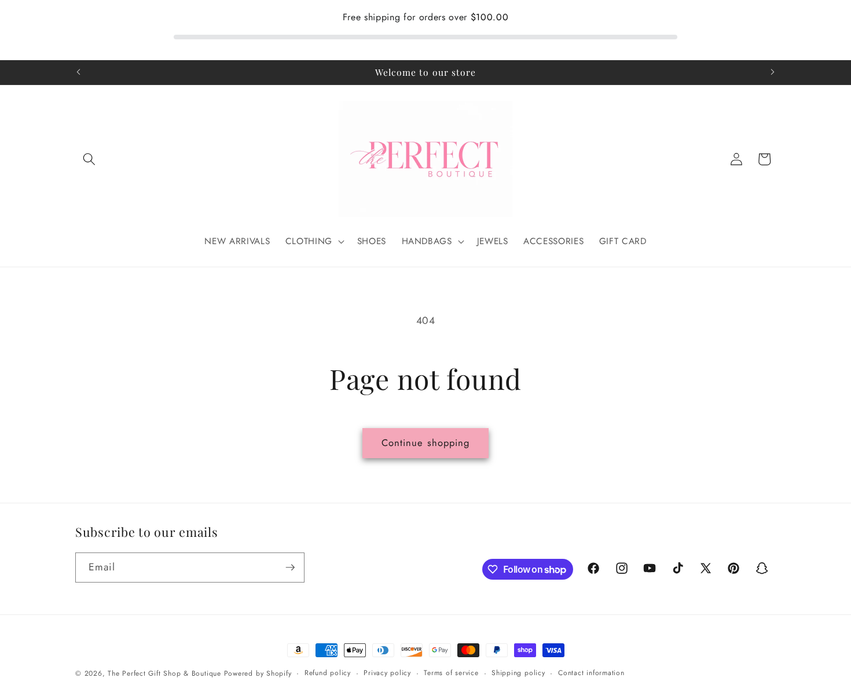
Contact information (591, 673)
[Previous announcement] (78, 72)
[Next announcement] (773, 72)
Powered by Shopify (258, 673)
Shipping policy (518, 673)
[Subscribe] (290, 567)
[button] (89, 159)
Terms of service (451, 673)
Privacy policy (387, 673)
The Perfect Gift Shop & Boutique (164, 673)
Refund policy (328, 673)
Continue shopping (426, 443)
